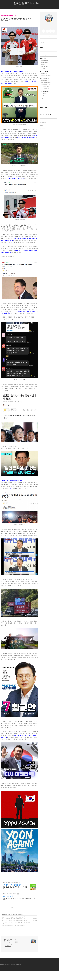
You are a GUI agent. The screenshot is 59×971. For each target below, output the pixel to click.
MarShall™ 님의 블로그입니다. (11, 942)
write (49, 36)
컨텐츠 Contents (44, 78)
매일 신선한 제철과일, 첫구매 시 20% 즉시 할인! (15, 887)
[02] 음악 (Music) (44, 95)
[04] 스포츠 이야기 (45, 86)
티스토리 (1, 962)
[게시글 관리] (8, 908)
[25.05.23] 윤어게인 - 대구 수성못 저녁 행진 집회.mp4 (13, 918)
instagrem (53, 31)
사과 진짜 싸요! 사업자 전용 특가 (13, 885)
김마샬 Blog (4, 914)
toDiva (19, 964)
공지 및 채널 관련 (44, 60)
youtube (50, 31)
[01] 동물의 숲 (44, 73)
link (53, 36)
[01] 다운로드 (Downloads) (46, 93)
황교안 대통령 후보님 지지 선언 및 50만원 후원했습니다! (13, 925)
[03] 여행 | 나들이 (44, 66)
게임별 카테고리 (44, 71)
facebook (47, 31)
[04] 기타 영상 (44, 98)
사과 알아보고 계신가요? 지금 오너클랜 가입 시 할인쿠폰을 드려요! (19, 899)
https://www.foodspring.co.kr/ (10, 882)
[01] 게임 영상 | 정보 (45, 80)
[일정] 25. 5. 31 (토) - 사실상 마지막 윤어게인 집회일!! (12, 917)
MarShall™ (7, 964)
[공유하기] (6, 908)
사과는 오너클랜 (8, 896)
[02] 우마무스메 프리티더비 (46, 75)
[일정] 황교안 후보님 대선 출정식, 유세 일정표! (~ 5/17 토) (13, 920)
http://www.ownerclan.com (9, 893)
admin (44, 36)
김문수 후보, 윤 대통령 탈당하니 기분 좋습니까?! (16, 19)
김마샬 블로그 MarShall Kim (29, 3)
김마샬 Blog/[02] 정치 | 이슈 (9, 15)
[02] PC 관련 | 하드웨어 (46, 82)
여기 (11, 488)
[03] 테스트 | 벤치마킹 (45, 84)
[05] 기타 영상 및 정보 (45, 88)
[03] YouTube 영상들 (45, 97)
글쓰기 (6, 962)
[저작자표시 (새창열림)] (17, 908)
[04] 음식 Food (44, 68)
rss (43, 31)
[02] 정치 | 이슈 (11, 914)
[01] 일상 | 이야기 (44, 62)
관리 (4, 962)
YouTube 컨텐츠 (44, 91)
